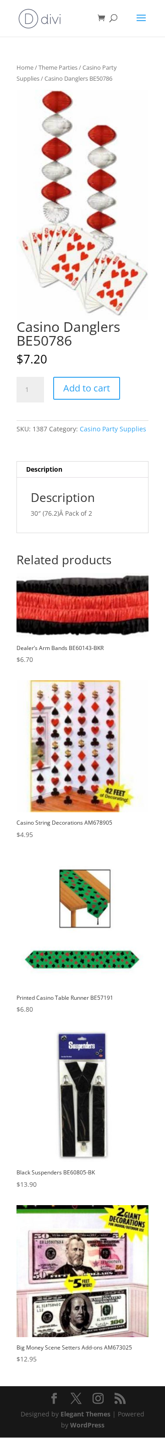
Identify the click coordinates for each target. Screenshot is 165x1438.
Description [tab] (44, 469)
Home (24, 67)
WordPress (87, 1425)
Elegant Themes (85, 1414)
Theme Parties (57, 67)
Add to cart (86, 388)
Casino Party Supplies (113, 428)
